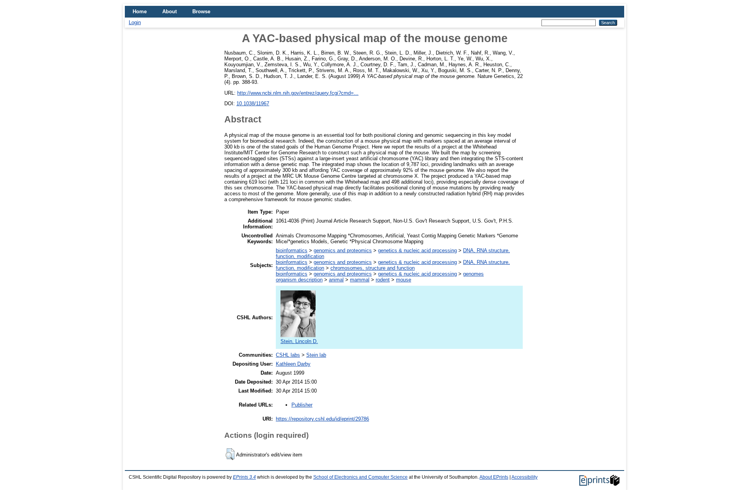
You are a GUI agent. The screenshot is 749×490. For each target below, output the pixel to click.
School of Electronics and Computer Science (360, 477)
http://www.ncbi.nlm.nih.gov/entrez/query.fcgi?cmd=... (298, 93)
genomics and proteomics (343, 250)
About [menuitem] (169, 11)
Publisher (301, 405)
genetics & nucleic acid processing (417, 250)
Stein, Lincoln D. (299, 341)
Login (135, 22)
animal (336, 280)
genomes (473, 274)
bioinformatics (291, 250)
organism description (299, 280)
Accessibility (524, 477)
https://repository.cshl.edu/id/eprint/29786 (322, 419)
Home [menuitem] (140, 11)
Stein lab (316, 355)
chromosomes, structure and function (372, 268)
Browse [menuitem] (201, 11)
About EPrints (493, 477)
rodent (383, 280)
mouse (403, 280)
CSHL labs (288, 355)
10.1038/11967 (252, 103)
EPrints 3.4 (244, 477)
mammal (359, 280)
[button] (229, 454)
